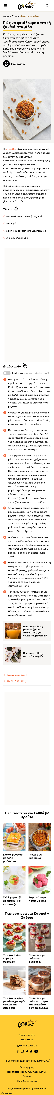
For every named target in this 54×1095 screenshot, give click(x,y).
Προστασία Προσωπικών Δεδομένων (26, 1071)
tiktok (31, 1051)
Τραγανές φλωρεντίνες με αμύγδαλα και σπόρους (14, 1002)
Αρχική (6, 16)
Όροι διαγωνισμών (27, 1081)
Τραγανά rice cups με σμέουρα (12, 958)
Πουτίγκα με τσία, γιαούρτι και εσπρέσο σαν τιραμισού (38, 1002)
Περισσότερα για (27, 815)
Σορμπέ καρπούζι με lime (37, 899)
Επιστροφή (49, 1087)
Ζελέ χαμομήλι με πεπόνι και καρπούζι (13, 901)
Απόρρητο (7, 1093)
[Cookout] (27, 6)
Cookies (27, 1076)
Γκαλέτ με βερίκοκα (35, 856)
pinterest (27, 1051)
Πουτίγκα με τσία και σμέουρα (36, 958)
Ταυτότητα (27, 1039)
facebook (18, 1051)
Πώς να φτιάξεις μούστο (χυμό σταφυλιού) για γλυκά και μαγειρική (35, 631)
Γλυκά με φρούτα (29, 16)
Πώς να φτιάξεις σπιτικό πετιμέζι (33, 655)
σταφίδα (10, 149)
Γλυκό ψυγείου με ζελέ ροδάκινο (12, 858)
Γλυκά (15, 16)
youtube (36, 1051)
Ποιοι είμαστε (27, 1035)
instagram (22, 1051)
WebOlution (40, 1088)
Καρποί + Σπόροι (15, 681)
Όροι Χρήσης (27, 1067)
